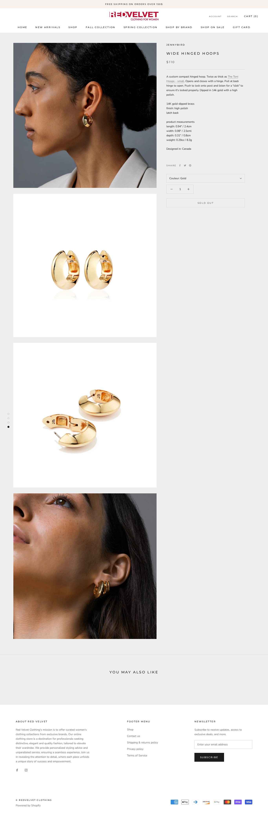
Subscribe (209, 757)
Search (232, 16)
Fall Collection (100, 27)
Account (215, 16)
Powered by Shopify (28, 805)
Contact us (133, 736)
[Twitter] (185, 165)
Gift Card (242, 27)
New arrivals (47, 27)
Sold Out (206, 202)
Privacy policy (135, 749)
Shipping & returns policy (142, 742)
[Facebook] (180, 165)
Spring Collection (141, 27)
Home (22, 27)
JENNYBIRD (175, 44)
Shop (72, 27)
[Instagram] (26, 770)
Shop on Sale (213, 27)
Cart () (251, 16)
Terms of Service (137, 755)
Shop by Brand (179, 27)
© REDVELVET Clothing (34, 800)
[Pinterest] (190, 165)
